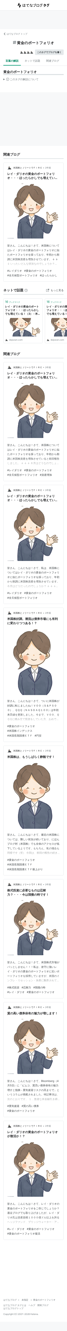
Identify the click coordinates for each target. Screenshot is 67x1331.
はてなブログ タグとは (14, 1305)
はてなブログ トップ (17, 33)
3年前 (48, 167)
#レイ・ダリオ (16, 992)
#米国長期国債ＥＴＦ (19, 735)
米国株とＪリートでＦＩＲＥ (27, 167)
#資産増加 (46, 474)
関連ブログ (52, 60)
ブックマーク (12, 302)
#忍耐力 (26, 987)
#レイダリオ (14, 270)
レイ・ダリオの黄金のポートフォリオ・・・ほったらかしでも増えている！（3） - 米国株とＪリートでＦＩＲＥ (22, 310)
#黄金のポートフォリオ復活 (23, 1233)
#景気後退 (13, 1105)
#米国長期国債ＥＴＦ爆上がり (25, 869)
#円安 (38, 735)
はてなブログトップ (13, 1308)
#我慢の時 (39, 987)
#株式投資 (13, 987)
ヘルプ (31, 1305)
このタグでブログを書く (49, 52)
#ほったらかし (48, 275)
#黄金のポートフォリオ (38, 270)
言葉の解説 (12, 60)
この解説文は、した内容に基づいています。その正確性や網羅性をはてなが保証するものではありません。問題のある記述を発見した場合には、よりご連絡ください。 (21, 80)
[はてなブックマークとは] (26, 290)
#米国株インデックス (19, 730)
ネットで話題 (32, 60)
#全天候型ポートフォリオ (22, 275)
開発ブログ (43, 1305)
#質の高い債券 (30, 1105)
